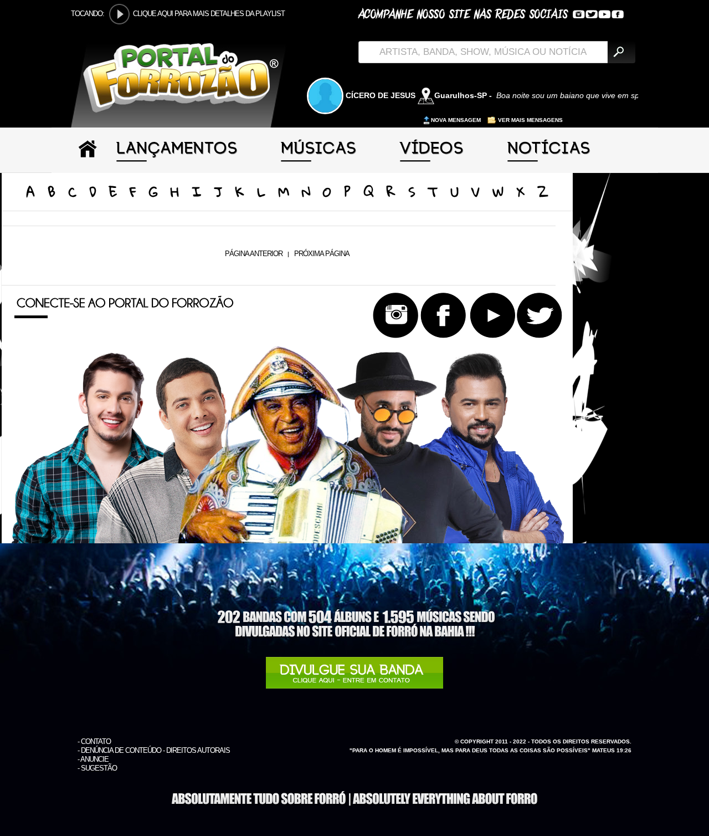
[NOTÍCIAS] (549, 156)
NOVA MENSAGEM (456, 120)
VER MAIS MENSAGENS (529, 120)
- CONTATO (94, 741)
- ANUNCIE (93, 759)
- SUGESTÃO (97, 768)
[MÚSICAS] (319, 156)
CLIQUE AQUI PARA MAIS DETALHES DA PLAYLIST (209, 13)
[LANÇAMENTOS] (177, 156)
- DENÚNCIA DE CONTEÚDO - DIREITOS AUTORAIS (154, 750)
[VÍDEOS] (432, 156)
